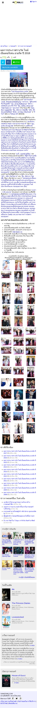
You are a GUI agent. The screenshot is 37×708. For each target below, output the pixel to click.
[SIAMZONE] (17, 2)
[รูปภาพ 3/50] (31, 263)
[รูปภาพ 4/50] (6, 274)
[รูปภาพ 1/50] (6, 265)
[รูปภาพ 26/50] (18, 350)
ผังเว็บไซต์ (4, 703)
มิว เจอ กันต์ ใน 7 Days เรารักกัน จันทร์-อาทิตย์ (19, 520)
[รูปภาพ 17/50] (18, 321)
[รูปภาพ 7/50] (6, 287)
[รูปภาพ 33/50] (30, 372)
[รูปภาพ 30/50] (31, 361)
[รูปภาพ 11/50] (18, 299)
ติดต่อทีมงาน (13, 703)
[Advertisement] (18, 24)
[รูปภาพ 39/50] (31, 394)
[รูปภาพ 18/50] (31, 321)
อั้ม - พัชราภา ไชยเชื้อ (20, 110)
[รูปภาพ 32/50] (18, 370)
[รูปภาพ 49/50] (6, 439)
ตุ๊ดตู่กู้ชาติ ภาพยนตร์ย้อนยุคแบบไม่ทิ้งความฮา (19, 516)
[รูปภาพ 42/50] (31, 405)
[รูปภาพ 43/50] (6, 417)
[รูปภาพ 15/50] (30, 310)
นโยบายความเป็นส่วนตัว (9, 701)
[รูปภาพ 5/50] (18, 276)
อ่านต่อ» (32, 645)
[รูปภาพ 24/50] (31, 341)
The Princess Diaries (21, 603)
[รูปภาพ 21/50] (31, 331)
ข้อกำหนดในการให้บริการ (26, 701)
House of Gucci (18, 675)
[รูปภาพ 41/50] (18, 405)
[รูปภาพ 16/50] (6, 321)
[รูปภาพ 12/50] (31, 299)
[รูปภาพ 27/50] (31, 351)
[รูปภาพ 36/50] (31, 383)
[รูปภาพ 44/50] (18, 416)
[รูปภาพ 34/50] (6, 382)
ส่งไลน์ (17, 62)
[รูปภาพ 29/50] (18, 361)
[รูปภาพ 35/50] (18, 382)
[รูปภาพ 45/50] (31, 417)
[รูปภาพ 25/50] (6, 350)
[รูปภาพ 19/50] (6, 331)
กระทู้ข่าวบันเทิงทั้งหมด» (27, 577)
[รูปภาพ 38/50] (18, 394)
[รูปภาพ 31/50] (6, 370)
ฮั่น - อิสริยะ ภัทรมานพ (25, 106)
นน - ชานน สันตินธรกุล (19, 104)
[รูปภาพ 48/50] (31, 428)
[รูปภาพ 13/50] (6, 310)
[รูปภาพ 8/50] (18, 287)
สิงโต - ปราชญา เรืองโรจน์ (22, 112)
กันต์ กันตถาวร (6, 108)
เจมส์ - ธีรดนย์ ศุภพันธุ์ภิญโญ (11, 102)
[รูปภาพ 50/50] (18, 438)
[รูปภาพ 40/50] (6, 405)
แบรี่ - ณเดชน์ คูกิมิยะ (23, 154)
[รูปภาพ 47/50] (18, 428)
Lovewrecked (18, 617)
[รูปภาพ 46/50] (6, 428)
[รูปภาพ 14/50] (18, 310)
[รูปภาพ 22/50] (6, 341)
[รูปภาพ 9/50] (30, 287)
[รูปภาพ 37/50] (6, 394)
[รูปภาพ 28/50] (6, 361)
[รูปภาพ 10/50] (6, 299)
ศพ (13, 589)
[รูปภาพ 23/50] (18, 341)
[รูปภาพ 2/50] (18, 265)
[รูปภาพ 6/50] (31, 276)
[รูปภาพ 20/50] (18, 332)
